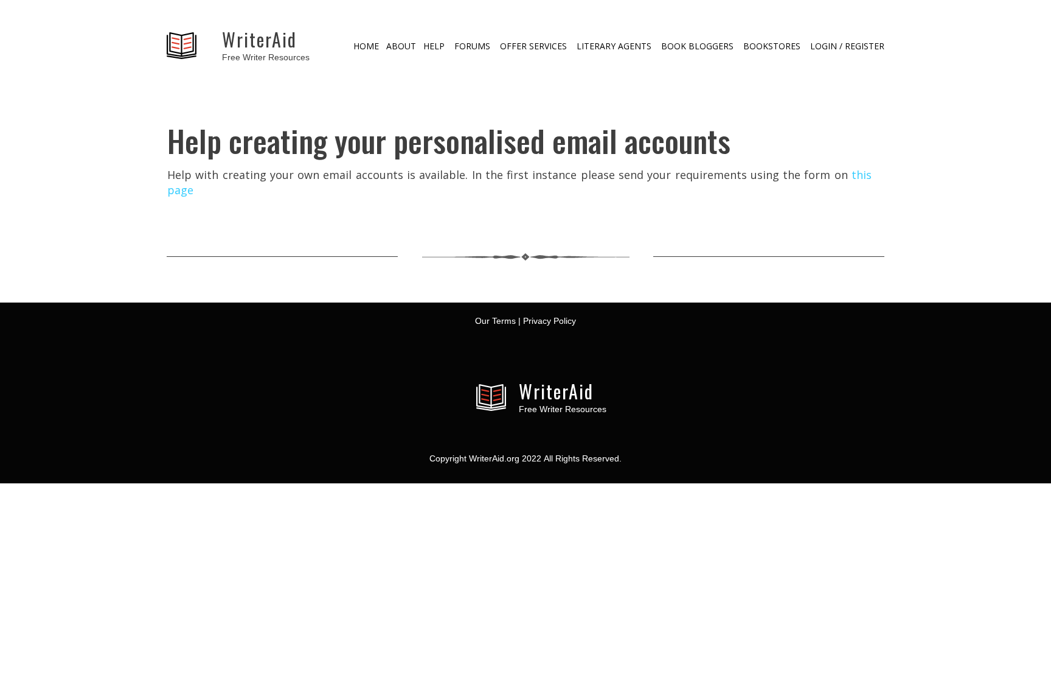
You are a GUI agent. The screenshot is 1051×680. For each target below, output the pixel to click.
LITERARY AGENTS (614, 46)
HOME (366, 46)
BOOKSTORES (771, 46)
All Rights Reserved (581, 458)
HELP (434, 46)
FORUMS (472, 46)
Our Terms (495, 321)
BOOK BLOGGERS (697, 46)
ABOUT (401, 46)
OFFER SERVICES (533, 46)
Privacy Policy (549, 321)
